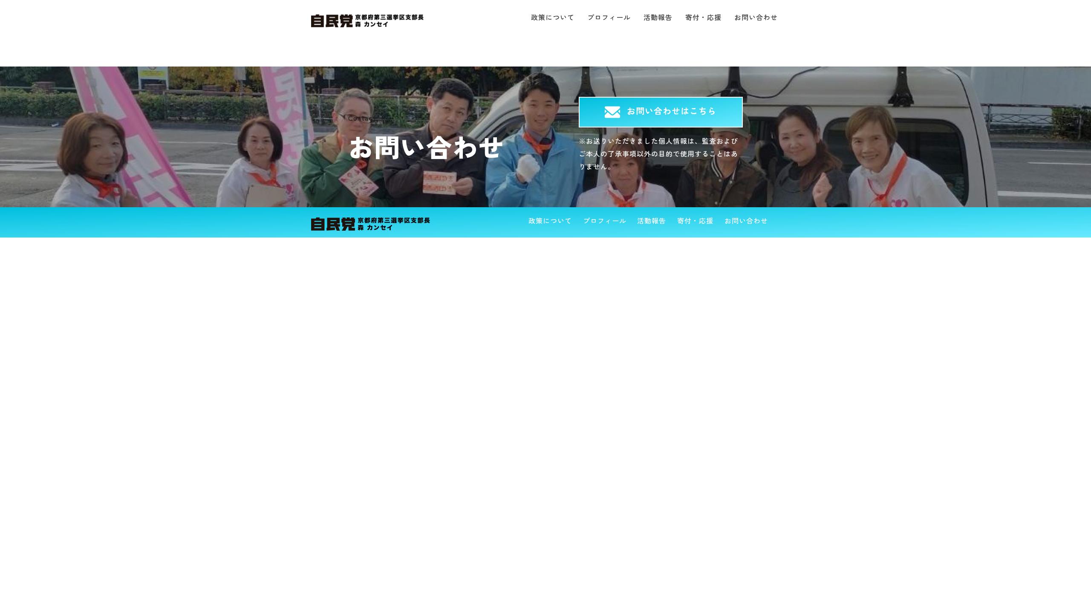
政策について (552, 17)
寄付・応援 (703, 17)
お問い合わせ (756, 17)
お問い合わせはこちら (671, 110)
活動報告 (658, 17)
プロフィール (609, 17)
